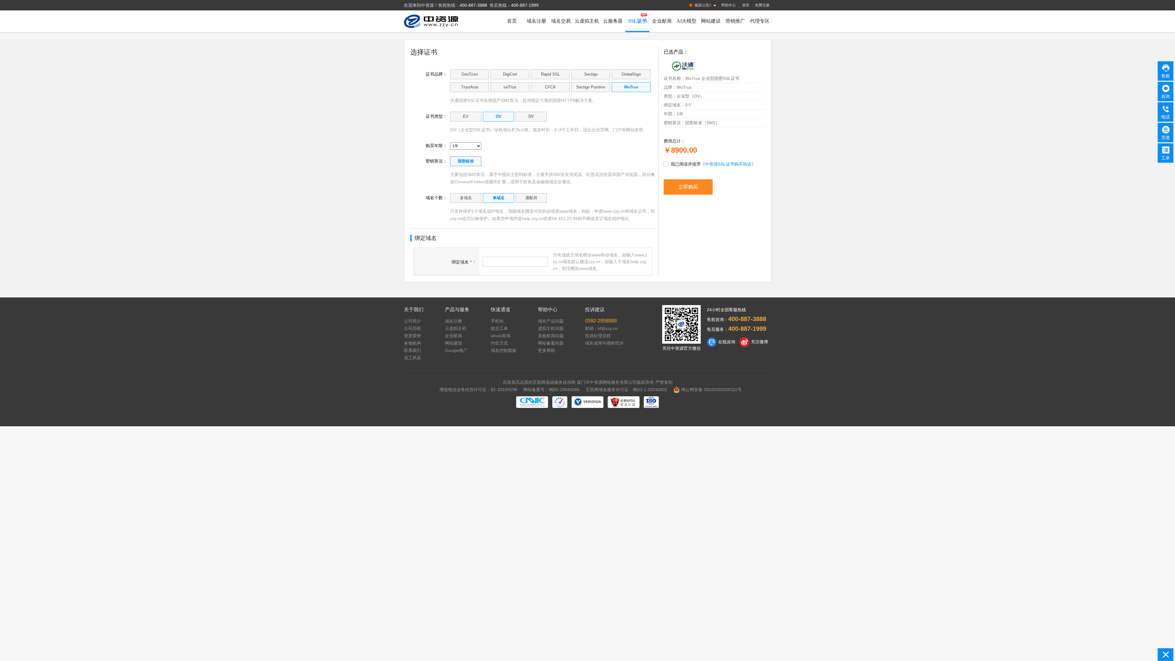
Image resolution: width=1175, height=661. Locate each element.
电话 (1165, 116)
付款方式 (499, 343)
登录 (745, 5)
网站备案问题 (551, 343)
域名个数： (436, 197)
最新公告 (703, 5)
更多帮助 (546, 350)
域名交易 (561, 21)
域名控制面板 (504, 350)
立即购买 (688, 186)
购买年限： (436, 145)
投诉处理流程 (598, 335)
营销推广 (735, 21)
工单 (1165, 157)
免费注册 (762, 5)
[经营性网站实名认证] (624, 402)
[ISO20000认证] (651, 402)
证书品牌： (436, 74)
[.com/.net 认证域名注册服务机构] (587, 402)
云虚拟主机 (587, 21)
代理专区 (760, 21)
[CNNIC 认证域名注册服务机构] (532, 402)
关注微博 (759, 341)
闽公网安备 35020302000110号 (711, 389)
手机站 (497, 321)
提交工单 (499, 328)
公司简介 (412, 321)
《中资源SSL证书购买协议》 (728, 164)
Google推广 (456, 350)
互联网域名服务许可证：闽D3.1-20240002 (626, 389)
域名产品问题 (551, 321)
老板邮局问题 (551, 335)
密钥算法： (436, 161)
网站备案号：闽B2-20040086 (551, 389)
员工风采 (412, 357)
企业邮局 (662, 21)
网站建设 (711, 21)
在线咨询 (726, 341)
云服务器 (613, 21)
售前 (1165, 75)
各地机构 (412, 343)
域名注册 (536, 21)
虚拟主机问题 (551, 328)
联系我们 (412, 350)
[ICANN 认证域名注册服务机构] (559, 402)
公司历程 (412, 328)
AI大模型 (686, 21)
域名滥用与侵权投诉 (604, 343)
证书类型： (436, 116)
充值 (1165, 137)
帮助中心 (728, 5)
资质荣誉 (412, 335)
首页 (512, 21)
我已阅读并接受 (713, 164)
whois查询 (500, 335)
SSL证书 (637, 21)
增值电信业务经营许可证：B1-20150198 (478, 389)
